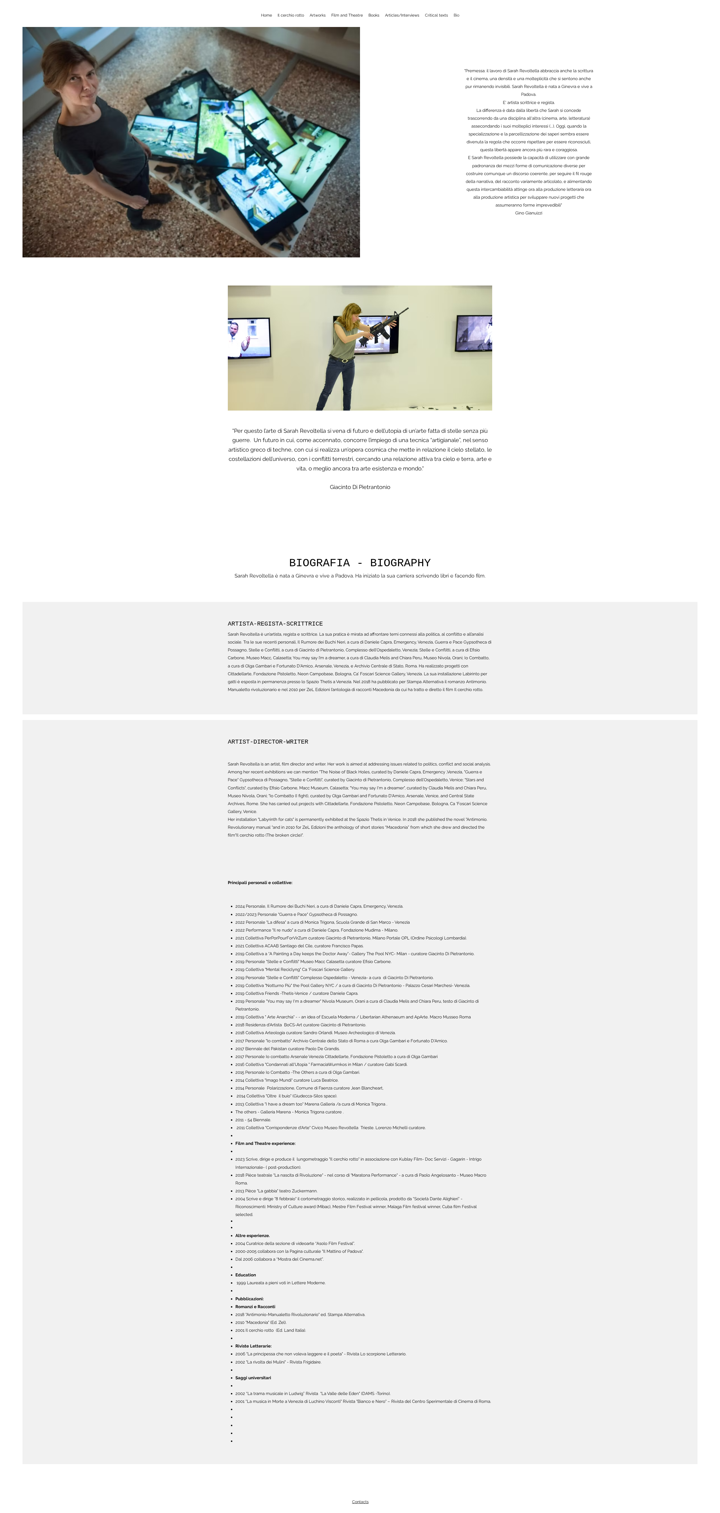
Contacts (360, 1502)
